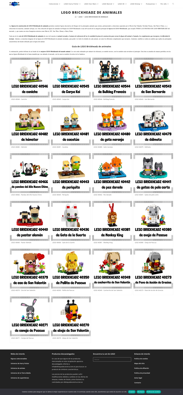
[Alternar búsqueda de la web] (173, 4)
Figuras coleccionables (19, 359)
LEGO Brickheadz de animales (96, 17)
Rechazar (141, 392)
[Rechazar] (180, 392)
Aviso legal (138, 378)
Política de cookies (141, 359)
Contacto (137, 383)
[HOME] (75, 17)
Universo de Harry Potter (20, 363)
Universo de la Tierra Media (21, 373)
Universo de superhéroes (20, 378)
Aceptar (131, 392)
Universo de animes (18, 368)
